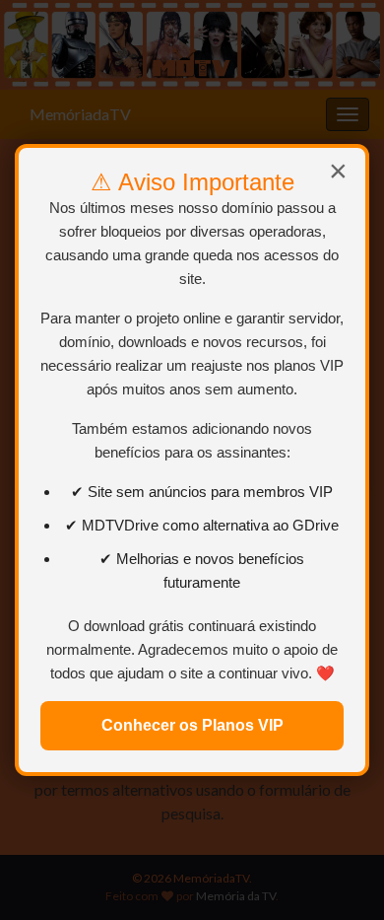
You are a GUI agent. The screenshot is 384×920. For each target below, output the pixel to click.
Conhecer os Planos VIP (192, 725)
